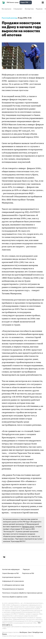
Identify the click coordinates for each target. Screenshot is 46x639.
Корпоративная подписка (11, 577)
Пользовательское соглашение (13, 589)
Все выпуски (6, 8)
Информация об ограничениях (13, 581)
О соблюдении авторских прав (13, 585)
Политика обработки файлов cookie (14, 596)
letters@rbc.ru (7, 624)
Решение (39, 8)
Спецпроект (17, 8)
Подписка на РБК (28, 573)
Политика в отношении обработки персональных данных (22, 592)
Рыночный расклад (9, 18)
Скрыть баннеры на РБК (10, 573)
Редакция (26, 569)
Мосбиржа (23, 632)
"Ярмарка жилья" (28, 526)
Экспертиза (29, 8)
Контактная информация (11, 569)
